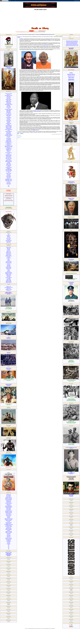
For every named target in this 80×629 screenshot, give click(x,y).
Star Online (8, 163)
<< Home (19, 137)
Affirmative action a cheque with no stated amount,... (72, 40)
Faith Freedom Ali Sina (8, 116)
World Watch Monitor (8, 182)
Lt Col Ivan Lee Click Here (9, 293)
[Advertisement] (40, 17)
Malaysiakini (8, 141)
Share (19, 133)
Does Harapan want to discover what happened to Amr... (72, 44)
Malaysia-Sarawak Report (8, 148)
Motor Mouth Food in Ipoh (8, 234)
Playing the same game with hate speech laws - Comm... (72, 45)
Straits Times (8, 164)
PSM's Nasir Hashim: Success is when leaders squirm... (72, 41)
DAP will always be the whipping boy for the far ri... (72, 42)
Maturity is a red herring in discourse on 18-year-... (72, 43)
